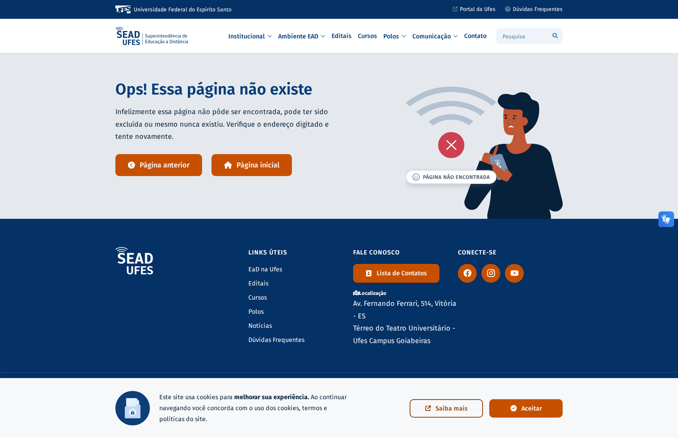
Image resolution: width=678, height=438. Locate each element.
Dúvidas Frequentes (538, 9)
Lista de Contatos (402, 273)
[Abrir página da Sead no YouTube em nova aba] (514, 273)
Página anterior (165, 165)
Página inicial (258, 165)
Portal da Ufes (478, 9)
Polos (391, 36)
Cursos (367, 36)
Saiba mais (452, 408)
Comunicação (431, 36)
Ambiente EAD (298, 36)
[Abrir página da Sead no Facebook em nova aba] (467, 273)
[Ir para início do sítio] (152, 36)
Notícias (260, 325)
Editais (342, 36)
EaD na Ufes (265, 269)
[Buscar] (555, 36)
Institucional (246, 36)
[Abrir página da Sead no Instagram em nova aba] (490, 273)
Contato (475, 36)
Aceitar (531, 408)
